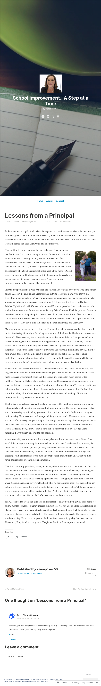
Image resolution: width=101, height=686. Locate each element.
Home (40, 201)
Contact (60, 201)
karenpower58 (13, 221)
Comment (87, 674)
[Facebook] (43, 116)
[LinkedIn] (48, 116)
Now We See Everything (83, 589)
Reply (13, 639)
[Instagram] (58, 116)
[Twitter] (53, 116)
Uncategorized (30, 221)
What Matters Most (14, 589)
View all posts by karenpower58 (29, 573)
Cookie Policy (44, 681)
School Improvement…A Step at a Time (50, 100)
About (49, 201)
